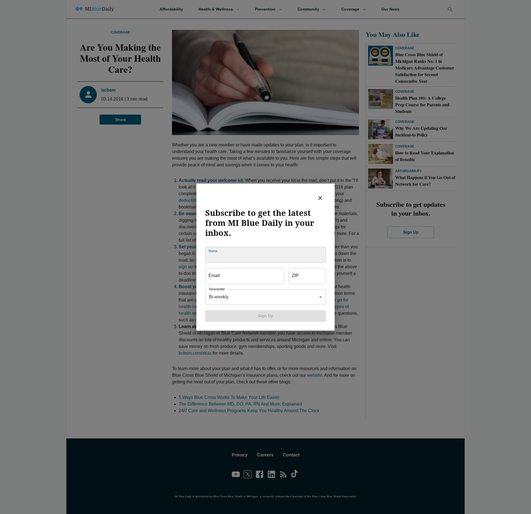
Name (213, 251)
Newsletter (217, 289)
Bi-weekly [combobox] (218, 297)
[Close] (320, 197)
